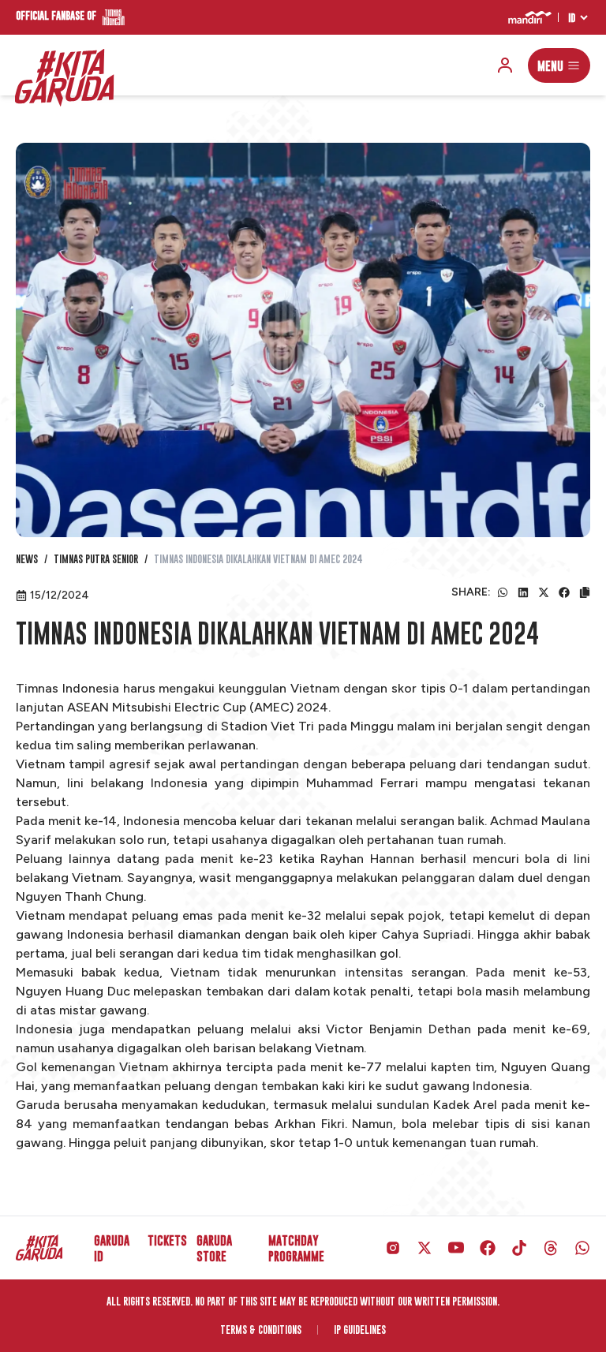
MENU (550, 65)
